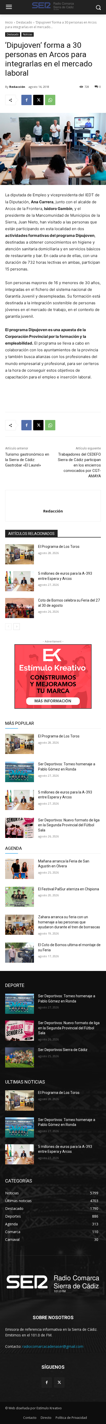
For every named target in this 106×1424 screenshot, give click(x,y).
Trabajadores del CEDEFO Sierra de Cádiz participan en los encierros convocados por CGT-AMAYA (79, 465)
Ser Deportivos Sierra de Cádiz (62, 1050)
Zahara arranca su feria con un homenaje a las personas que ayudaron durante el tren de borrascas (69, 922)
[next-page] (16, 626)
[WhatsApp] (50, 100)
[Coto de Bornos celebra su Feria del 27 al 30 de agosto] (19, 608)
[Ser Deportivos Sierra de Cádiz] (19, 1057)
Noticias (27, 34)
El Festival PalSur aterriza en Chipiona (68, 889)
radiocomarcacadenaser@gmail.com (52, 1346)
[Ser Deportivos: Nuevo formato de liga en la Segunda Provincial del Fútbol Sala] (19, 828)
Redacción (17, 87)
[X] (38, 100)
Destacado (24, 22)
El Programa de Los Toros (59, 546)
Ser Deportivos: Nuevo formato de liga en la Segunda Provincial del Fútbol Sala (69, 825)
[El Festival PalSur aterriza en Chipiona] (19, 897)
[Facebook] (26, 100)
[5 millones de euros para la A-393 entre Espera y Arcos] (19, 581)
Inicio (9, 22)
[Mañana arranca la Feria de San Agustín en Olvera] (19, 869)
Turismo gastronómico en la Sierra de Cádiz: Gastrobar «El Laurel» (27, 460)
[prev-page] (8, 626)
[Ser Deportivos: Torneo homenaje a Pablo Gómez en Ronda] (19, 772)
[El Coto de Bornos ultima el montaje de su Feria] (19, 953)
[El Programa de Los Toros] (19, 554)
